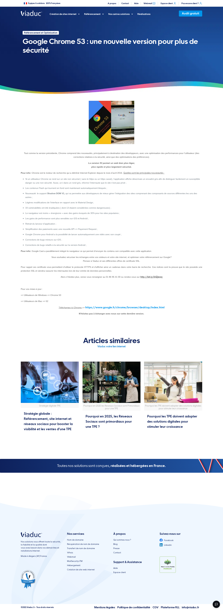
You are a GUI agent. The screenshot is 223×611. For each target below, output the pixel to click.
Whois (70, 552)
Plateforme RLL (170, 607)
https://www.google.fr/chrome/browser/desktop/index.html (124, 307)
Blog (115, 544)
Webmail (148, 3)
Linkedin (168, 545)
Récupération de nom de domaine (83, 544)
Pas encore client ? (189, 3)
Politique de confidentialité (133, 607)
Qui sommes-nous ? (122, 540)
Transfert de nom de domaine (81, 548)
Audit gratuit (190, 13)
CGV (156, 607)
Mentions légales (104, 607)
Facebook (169, 540)
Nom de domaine (75, 540)
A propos (112, 3)
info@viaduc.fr (190, 607)
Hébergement (73, 565)
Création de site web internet (81, 569)
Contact (125, 3)
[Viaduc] (31, 13)
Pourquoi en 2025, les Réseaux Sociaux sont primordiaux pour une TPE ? (109, 421)
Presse (116, 548)
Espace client (167, 3)
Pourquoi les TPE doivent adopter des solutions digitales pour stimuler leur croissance (172, 421)
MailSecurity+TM (75, 561)
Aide (136, 3)
